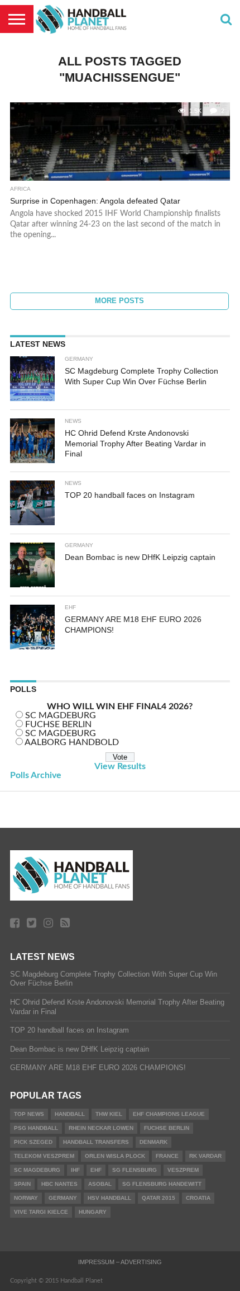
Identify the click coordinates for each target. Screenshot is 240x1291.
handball (70, 1114)
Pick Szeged (33, 1142)
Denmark (153, 1142)
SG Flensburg (134, 1170)
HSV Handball (109, 1198)
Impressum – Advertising (120, 1262)
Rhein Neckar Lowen (101, 1128)
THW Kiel (108, 1114)
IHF (75, 1170)
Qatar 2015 (158, 1198)
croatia (198, 1198)
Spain (22, 1184)
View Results (120, 766)
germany (63, 1198)
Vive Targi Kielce (41, 1212)
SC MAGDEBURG (60, 715)
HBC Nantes (59, 1184)
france (167, 1156)
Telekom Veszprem (44, 1156)
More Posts (119, 300)
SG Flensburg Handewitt (161, 1184)
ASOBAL (100, 1184)
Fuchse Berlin (166, 1128)
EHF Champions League (169, 1114)
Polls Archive (35, 775)
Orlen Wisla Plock (115, 1156)
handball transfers (96, 1142)
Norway (26, 1198)
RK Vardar (205, 1156)
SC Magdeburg (37, 1170)
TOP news (29, 1114)
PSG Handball (36, 1128)
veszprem (183, 1170)
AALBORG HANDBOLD (72, 742)
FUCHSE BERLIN (58, 724)
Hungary (93, 1212)
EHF (96, 1170)
